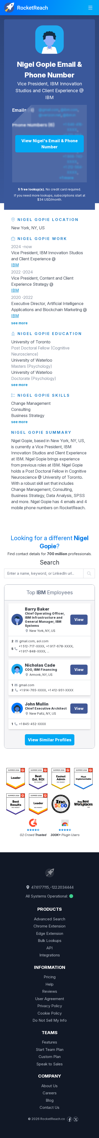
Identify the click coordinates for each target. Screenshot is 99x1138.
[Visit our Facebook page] (69, 1119)
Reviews (49, 991)
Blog (50, 1100)
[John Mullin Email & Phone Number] (17, 708)
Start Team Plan (49, 1049)
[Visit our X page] (75, 1119)
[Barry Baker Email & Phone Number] (17, 619)
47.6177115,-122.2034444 (52, 887)
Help (49, 984)
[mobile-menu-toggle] (90, 7)
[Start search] (89, 573)
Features (49, 1042)
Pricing (50, 976)
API (49, 947)
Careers (50, 1093)
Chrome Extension (49, 926)
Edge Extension (49, 933)
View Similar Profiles (49, 739)
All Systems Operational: (47, 896)
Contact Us (49, 1107)
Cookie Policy (50, 1013)
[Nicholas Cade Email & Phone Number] (17, 669)
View (79, 619)
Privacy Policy (49, 1005)
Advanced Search (49, 919)
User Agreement (49, 998)
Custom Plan (50, 1056)
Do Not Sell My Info (49, 1020)
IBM (49, 97)
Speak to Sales (49, 1064)
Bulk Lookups (49, 940)
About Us (49, 1085)
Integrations (49, 955)
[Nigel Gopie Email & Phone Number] (49, 39)
